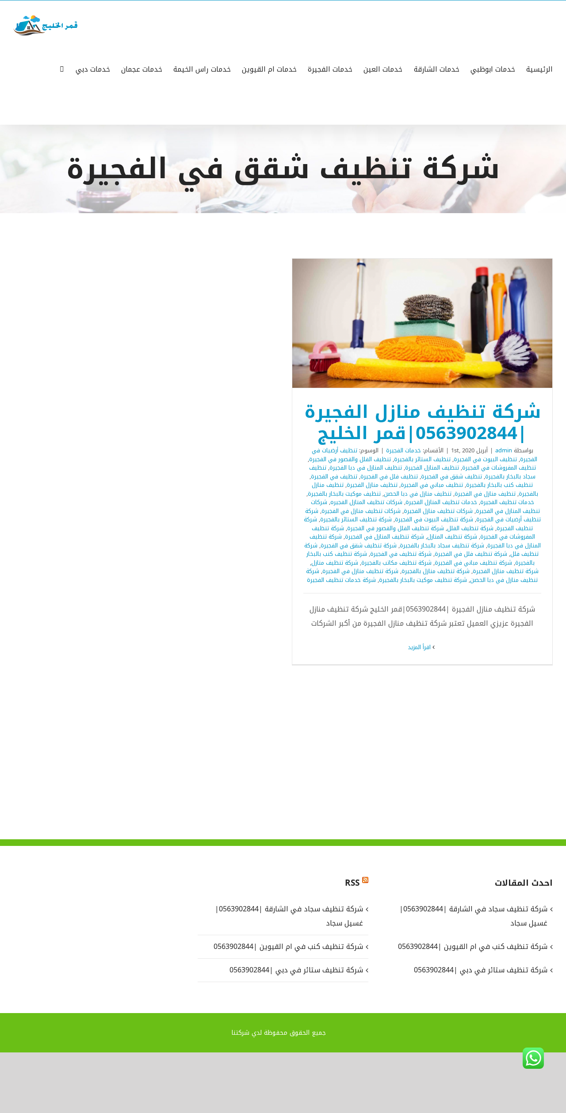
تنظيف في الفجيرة (334, 476)
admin (503, 450)
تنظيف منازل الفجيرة (372, 484)
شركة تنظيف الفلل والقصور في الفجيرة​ (395, 528)
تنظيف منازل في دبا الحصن (417, 493)
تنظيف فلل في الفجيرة (389, 476)
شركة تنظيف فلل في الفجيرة (471, 553)
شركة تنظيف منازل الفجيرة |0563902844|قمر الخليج (434, 323)
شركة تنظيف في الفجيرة (401, 553)
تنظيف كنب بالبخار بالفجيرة (499, 484)
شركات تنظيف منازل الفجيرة (438, 510)
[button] (62, 68)
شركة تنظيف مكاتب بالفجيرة (396, 562)
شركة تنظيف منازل (334, 562)
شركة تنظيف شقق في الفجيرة (359, 545)
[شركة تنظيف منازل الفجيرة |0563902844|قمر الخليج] (422, 323)
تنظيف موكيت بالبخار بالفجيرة (344, 493)
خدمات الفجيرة (403, 450)
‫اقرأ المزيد (420, 647)
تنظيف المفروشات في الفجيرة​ (499, 467)
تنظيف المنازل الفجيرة (432, 467)
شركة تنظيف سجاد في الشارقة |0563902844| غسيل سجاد (289, 916)
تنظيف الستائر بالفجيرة (422, 459)
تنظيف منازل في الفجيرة (485, 493)
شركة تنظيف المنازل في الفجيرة (384, 536)
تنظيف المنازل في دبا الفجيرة (365, 467)
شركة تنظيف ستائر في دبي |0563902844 (296, 970)
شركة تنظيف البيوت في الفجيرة (434, 519)
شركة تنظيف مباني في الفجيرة (473, 562)
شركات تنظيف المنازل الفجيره (366, 502)
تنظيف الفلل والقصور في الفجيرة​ (350, 459)
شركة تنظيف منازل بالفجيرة (436, 571)
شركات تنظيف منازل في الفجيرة (361, 510)
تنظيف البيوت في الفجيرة (485, 459)
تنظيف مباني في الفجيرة (432, 484)
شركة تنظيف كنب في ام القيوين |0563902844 (288, 946)
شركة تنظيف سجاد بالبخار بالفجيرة (442, 545)
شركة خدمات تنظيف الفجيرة (341, 579)
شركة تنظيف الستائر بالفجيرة (356, 519)
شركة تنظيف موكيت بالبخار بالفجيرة (423, 579)
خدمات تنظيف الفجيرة (507, 502)
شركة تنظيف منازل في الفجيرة (360, 571)
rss (352, 883)
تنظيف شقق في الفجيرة (451, 476)
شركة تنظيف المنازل (452, 536)
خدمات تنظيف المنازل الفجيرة (441, 502)
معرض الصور (410, 323)
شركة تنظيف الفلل (470, 528)
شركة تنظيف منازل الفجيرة (506, 571)
